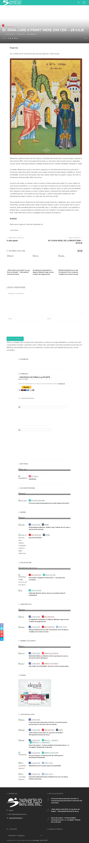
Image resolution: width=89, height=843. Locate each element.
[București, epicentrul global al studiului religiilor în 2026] (21, 646)
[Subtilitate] (22, 477)
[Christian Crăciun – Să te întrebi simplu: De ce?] (27, 568)
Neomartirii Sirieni (35, 537)
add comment (31, 34)
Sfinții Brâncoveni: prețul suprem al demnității (45, 766)
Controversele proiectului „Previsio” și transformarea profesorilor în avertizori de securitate (66, 801)
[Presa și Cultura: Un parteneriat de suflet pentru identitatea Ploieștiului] (22, 753)
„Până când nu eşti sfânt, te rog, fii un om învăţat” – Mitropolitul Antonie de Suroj (18, 272)
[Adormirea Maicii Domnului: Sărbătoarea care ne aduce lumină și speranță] (22, 777)
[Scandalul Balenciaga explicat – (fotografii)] (22, 469)
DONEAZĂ (61, 383)
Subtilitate (32, 479)
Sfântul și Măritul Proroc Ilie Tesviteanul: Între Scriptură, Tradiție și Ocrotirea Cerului (68, 272)
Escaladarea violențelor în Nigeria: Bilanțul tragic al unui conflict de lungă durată (43, 272)
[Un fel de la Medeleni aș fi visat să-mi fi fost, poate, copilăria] (22, 493)
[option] (19, 265)
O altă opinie (12, 241)
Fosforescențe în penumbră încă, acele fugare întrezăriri (49, 503)
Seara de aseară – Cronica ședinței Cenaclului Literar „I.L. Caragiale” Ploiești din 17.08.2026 (65, 820)
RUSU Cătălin (10, 34)
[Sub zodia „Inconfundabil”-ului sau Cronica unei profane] (21, 664)
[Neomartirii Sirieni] (22, 544)
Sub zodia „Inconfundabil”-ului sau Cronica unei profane (48, 666)
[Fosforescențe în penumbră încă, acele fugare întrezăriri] (22, 500)
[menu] (84, 2)
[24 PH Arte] (12, 2)
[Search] (78, 2)
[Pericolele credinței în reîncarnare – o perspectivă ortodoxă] (22, 580)
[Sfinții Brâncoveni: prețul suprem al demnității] (22, 766)
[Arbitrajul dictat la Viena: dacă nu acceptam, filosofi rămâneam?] (20, 590)
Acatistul (13, 218)
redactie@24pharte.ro (27, 398)
